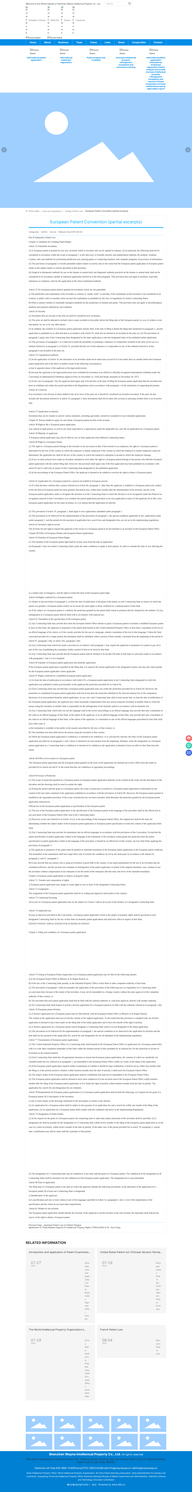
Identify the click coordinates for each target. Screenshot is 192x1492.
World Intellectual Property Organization (76, 1473)
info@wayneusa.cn (119, 1468)
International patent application (36, 58)
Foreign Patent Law (74, 211)
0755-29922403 (91, 1468)
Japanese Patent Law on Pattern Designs (62, 1225)
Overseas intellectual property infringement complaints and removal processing (126, 62)
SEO (94, 1484)
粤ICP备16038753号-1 (78, 1484)
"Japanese (80, 20)
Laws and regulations (52, 211)
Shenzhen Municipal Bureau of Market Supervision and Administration (115, 1476)
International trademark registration (66, 60)
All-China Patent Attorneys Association (113, 1473)
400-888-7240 (65, 1468)
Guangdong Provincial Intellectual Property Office (60, 1476)
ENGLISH (55, 20)
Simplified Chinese (37, 20)
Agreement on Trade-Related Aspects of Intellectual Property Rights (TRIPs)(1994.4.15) (69, 1227)
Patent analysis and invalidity (96, 58)
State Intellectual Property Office (41, 1473)
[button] (188, 150)
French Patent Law (111, 1329)
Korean (67, 20)
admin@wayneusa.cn (144, 1468)
